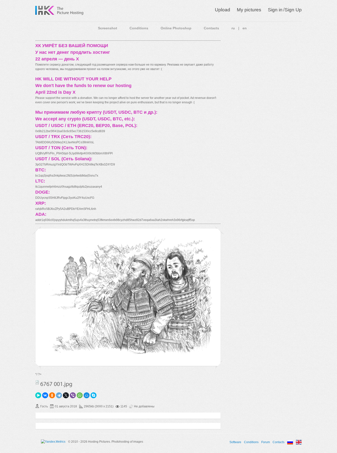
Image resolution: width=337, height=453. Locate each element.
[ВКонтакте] (45, 395)
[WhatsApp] (80, 395)
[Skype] (93, 395)
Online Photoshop (176, 28)
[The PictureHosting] (70, 10)
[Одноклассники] (52, 395)
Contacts (211, 28)
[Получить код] (37, 382)
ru (233, 28)
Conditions (139, 28)
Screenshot (107, 28)
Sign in (275, 9)
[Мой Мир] (87, 395)
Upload (222, 9)
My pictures (249, 9)
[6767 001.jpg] (128, 358)
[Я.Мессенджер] (38, 395)
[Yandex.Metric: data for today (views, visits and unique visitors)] (53, 441)
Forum (265, 442)
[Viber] (73, 395)
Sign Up (293, 9)
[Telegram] (59, 395)
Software (235, 442)
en (245, 28)
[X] (66, 395)
